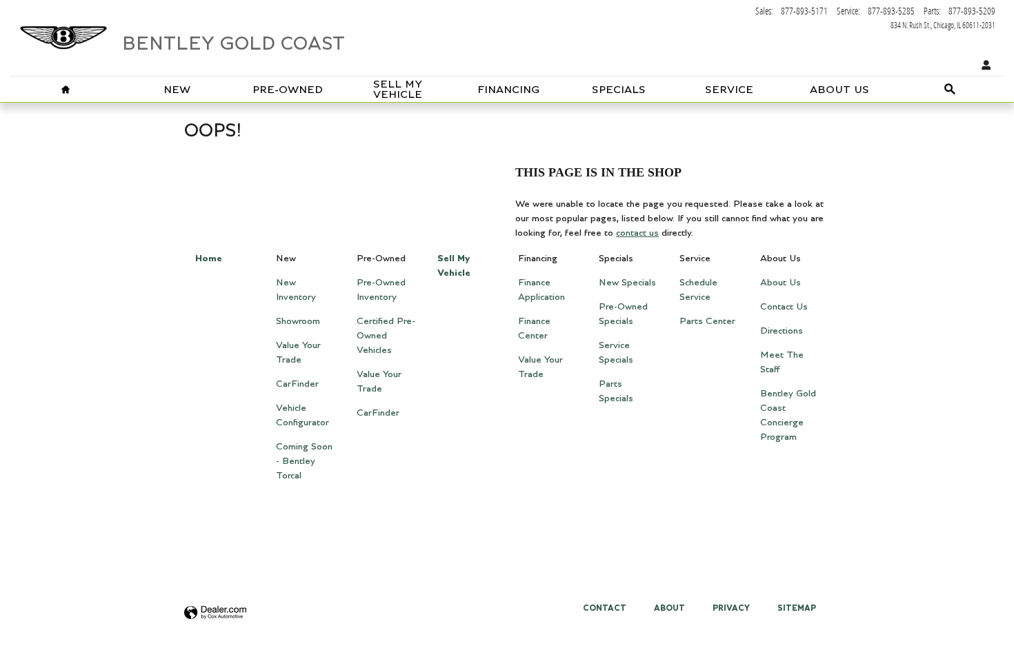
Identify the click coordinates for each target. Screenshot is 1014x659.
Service (729, 90)
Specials (619, 90)
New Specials (627, 282)
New (176, 90)
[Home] (63, 31)
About (669, 608)
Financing (508, 90)
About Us (839, 90)
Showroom (298, 321)
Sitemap (796, 608)
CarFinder (297, 384)
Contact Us (784, 307)
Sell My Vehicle (397, 90)
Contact (604, 608)
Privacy (731, 608)
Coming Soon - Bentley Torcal (304, 461)
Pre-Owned (287, 90)
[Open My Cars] (983, 66)
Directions (781, 331)
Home (208, 258)
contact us (637, 233)
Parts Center (707, 321)
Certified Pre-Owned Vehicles (386, 335)
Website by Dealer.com (215, 613)
